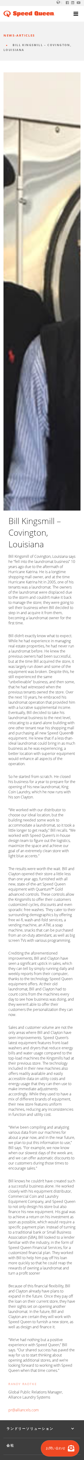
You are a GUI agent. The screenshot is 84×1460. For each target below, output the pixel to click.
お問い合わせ (56, 1448)
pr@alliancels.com (23, 1410)
